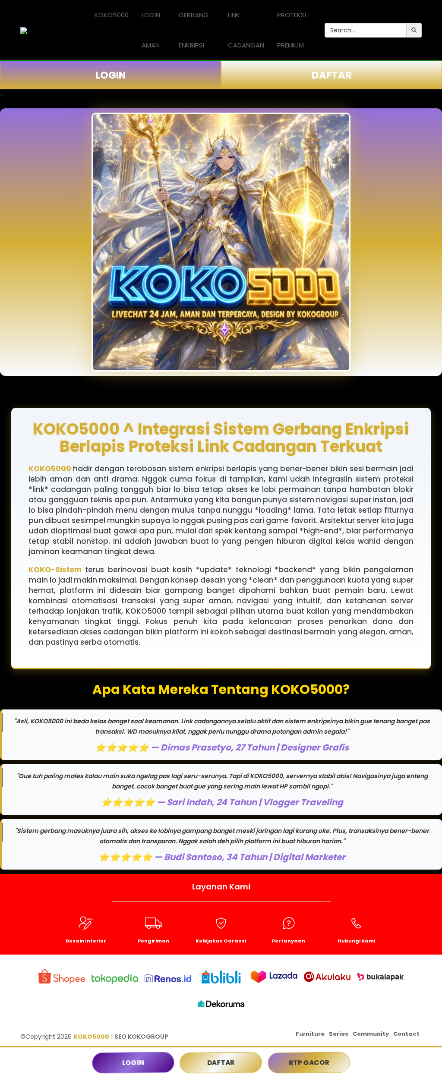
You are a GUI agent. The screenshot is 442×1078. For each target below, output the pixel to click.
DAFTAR (332, 75)
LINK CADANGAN (246, 30)
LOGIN (110, 75)
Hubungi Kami (356, 940)
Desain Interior (86, 940)
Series (338, 1034)
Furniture (310, 1034)
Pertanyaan (288, 940)
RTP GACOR (309, 1062)
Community (371, 1034)
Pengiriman (153, 940)
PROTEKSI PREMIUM (291, 30)
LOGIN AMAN (151, 30)
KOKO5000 (112, 14)
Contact (406, 1034)
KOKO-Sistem (55, 569)
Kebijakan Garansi (221, 940)
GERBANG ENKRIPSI (193, 30)
